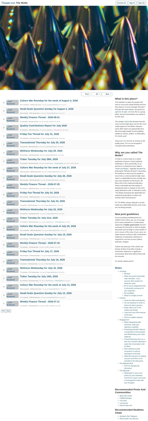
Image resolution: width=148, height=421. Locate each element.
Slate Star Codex (126, 396)
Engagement (124, 320)
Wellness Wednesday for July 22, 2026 (41, 209)
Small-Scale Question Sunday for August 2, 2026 (46, 109)
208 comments (24, 180)
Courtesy (123, 271)
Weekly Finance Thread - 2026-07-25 (40, 184)
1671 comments (24, 104)
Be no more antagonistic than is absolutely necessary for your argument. (135, 288)
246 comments (24, 255)
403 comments (24, 239)
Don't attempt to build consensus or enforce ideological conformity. (132, 351)
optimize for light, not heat (124, 112)
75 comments (24, 213)
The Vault (126, 141)
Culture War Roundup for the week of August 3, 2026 (49, 100)
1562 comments (24, 289)
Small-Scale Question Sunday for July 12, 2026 (46, 293)
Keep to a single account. (133, 295)
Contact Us (121, 3)
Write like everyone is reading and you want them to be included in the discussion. (135, 358)
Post (87, 94)
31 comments (24, 280)
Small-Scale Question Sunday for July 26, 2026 (46, 176)
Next (8, 311)
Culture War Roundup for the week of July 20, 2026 (48, 226)
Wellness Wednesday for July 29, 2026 (41, 151)
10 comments (24, 222)
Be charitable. (129, 293)
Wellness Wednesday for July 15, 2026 (41, 268)
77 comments (24, 272)
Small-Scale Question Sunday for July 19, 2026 (46, 234)
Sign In (132, 3)
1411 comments (24, 230)
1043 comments (24, 171)
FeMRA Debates (126, 398)
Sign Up (141, 3)
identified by (141, 168)
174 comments (24, 138)
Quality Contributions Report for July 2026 (43, 125)
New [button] (107, 94)
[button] (4, 100)
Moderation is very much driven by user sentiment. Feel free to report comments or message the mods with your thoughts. (135, 378)
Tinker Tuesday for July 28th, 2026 (39, 159)
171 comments (24, 297)
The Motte (22, 2)
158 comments (24, 113)
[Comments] (113, 2)
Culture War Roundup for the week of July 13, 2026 (48, 285)
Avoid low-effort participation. (134, 300)
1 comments (23, 205)
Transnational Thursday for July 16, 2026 (42, 259)
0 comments (23, 264)
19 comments (24, 146)
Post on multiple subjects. (133, 317)
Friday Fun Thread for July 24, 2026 (39, 192)
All (97, 94)
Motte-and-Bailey (122, 168)
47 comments (24, 188)
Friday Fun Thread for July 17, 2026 (39, 251)
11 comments (24, 163)
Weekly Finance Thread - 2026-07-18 (40, 243)
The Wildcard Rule (126, 363)
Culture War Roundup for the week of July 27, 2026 (48, 167)
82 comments (24, 121)
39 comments (24, 155)
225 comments (24, 197)
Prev (3, 311)
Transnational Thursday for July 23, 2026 (42, 201)
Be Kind (127, 274)
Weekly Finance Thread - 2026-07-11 (40, 301)
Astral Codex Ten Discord (129, 419)
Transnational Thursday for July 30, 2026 (42, 142)
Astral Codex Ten (126, 405)
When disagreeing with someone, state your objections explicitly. (132, 324)
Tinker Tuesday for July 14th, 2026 (39, 276)
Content (122, 298)
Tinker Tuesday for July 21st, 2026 (39, 218)
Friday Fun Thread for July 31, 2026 (39, 134)
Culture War (128, 121)
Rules (118, 268)
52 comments (24, 130)
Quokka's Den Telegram (128, 416)
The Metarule (125, 371)
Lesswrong (124, 403)
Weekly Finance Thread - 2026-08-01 (40, 117)
